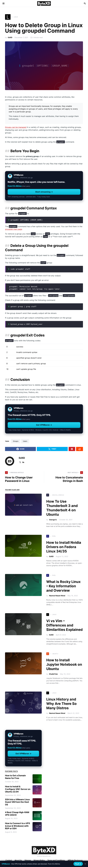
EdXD (10, 37)
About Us (18, 860)
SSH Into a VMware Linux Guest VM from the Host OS (17, 802)
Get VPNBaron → (44, 425)
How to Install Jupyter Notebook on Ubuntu (64, 664)
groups (15, 441)
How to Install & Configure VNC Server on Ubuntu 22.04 (17, 789)
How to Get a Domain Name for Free (15, 776)
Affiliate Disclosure (75, 860)
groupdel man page (13, 229)
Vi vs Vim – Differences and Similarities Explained (64, 625)
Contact (9, 860)
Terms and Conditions (56, 860)
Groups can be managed (15, 127)
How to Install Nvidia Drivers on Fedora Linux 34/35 (63, 546)
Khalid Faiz (53, 674)
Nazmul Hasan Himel (57, 596)
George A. (53, 520)
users (25, 441)
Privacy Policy (39, 860)
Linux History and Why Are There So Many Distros (61, 703)
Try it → (78, 864)
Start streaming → (44, 192)
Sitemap (28, 860)
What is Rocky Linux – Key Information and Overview (63, 586)
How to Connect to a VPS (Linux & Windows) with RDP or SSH (17, 826)
